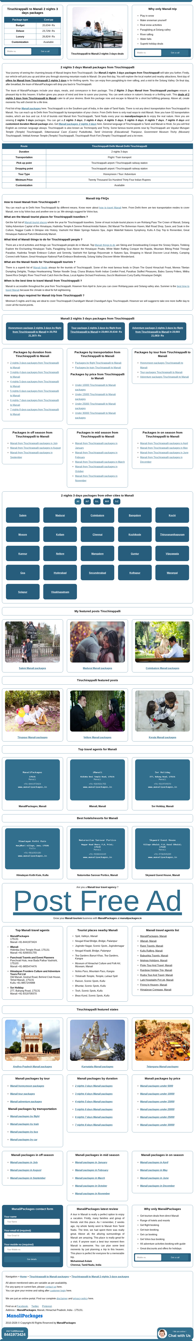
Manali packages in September (28, 1178)
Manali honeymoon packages (27, 1085)
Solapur (22, 592)
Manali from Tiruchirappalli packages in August (35, 447)
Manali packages (31, 108)
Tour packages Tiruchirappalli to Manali (161, 372)
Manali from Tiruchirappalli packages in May (164, 447)
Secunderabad (97, 572)
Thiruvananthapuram (172, 534)
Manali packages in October (91, 1185)
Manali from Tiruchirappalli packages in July (34, 443)
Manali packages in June (154, 1178)
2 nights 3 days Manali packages (94, 1085)
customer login (58, 1290)
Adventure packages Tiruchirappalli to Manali (164, 376)
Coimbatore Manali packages (162, 668)
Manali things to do (105, 245)
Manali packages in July (24, 1162)
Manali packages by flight (24, 1116)
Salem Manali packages (32, 668)
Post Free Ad (97, 900)
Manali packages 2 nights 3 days (77, 124)
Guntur (135, 553)
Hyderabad (60, 572)
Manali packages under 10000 (157, 1093)
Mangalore (97, 553)
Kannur (22, 553)
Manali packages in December (157, 1185)
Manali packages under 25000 (157, 1117)
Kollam (60, 534)
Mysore (22, 534)
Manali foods (40, 267)
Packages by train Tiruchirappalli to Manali (98, 367)
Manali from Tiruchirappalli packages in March (100, 461)
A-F (87, 501)
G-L (97, 501)
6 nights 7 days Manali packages (94, 1117)
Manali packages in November (92, 1193)
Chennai (97, 534)
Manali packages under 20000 (157, 1109)
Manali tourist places (36, 222)
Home (23, 1276)
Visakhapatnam (60, 592)
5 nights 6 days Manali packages (94, 1109)
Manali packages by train (24, 1124)
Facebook (22, 1306)
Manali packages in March (90, 1178)
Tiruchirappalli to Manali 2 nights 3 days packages (100, 1276)
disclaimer (62, 1298)
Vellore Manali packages (97, 737)
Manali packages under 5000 (156, 1085)
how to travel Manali (110, 207)
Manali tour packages (22, 1093)
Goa (22, 572)
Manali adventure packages (26, 1101)
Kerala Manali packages (162, 737)
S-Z (116, 501)
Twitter (34, 1306)
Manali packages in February (91, 1170)
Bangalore (135, 515)
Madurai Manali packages (97, 668)
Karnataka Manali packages (97, 1066)
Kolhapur (134, 572)
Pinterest (47, 1306)
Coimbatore (97, 515)
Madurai (60, 515)
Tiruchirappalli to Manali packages (49, 1276)
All (78, 501)
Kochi (172, 515)
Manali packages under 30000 (157, 1124)
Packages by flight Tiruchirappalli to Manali (98, 362)
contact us (50, 1286)
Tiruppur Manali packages (33, 737)
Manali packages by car (23, 1139)
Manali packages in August (25, 1170)
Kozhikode (135, 534)
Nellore (60, 553)
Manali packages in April (154, 1162)
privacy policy (80, 1298)
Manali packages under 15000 (157, 1101)
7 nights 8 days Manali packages (94, 1124)
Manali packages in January (91, 1162)
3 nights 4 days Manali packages (94, 1093)
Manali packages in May (154, 1170)
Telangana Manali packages (163, 1066)
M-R (107, 501)
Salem (22, 515)
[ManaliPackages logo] (25, 1318)
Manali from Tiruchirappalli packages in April (164, 443)
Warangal (172, 572)
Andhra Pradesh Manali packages (32, 1066)
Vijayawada (172, 553)
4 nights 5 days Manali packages (94, 1101)
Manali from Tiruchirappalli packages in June (164, 452)
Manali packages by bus (24, 1131)
